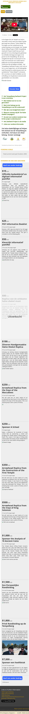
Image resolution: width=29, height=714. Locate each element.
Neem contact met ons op (21, 708)
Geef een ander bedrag (12, 165)
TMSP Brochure (5, 695)
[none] (5, 6)
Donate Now (14, 89)
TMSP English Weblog (7, 692)
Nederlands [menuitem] (5, 7)
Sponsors (9, 11)
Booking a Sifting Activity (8, 698)
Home (3, 11)
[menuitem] (5, 6)
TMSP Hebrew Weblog (7, 693)
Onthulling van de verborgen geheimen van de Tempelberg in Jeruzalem (15, 2)
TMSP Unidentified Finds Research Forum (12, 697)
